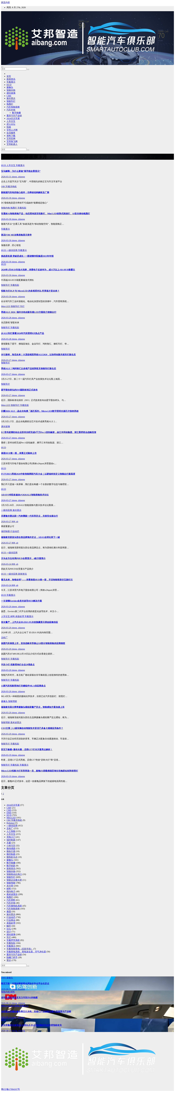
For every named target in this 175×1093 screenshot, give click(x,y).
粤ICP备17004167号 (10, 1089)
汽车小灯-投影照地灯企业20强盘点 (18, 664)
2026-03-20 (6, 606)
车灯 (22, 306)
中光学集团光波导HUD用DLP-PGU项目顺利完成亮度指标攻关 (31, 1025)
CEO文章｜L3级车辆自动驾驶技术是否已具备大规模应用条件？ (32, 728)
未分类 (10, 886)
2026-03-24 (6, 564)
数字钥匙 (11, 865)
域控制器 (5, 531)
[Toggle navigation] (2, 66)
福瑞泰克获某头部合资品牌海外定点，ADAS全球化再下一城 (30, 537)
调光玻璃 (11, 93)
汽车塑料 (11, 900)
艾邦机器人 (12, 144)
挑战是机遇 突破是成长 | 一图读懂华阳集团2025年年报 (27, 256)
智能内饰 (11, 90)
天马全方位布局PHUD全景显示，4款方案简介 (23, 558)
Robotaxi (10, 823)
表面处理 (20, 616)
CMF (9, 808)
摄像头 (10, 87)
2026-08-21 (6, 1031)
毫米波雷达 (15, 722)
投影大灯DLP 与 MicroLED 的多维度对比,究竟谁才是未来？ (30, 291)
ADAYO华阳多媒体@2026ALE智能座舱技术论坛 (25, 495)
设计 (9, 931)
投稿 (9, 127)
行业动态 (14, 531)
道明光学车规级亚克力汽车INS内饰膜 (19, 997)
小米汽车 (11, 845)
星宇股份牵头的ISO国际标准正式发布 (19, 390)
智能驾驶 (12, 701)
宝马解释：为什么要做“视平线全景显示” (20, 171)
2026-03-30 (6, 198)
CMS (9, 96)
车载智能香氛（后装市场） (20, 949)
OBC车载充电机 (9, 186)
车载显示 (11, 82)
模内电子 (11, 891)
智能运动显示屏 (14, 880)
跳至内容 (5, 2)
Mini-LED (6, 306)
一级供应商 (12, 250)
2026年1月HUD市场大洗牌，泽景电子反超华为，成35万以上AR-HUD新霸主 (38, 270)
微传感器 (11, 848)
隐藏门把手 (12, 957)
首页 (9, 76)
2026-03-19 (6, 755)
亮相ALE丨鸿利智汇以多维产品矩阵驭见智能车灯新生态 (28, 368)
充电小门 (11, 837)
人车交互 (11, 121)
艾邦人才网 (12, 130)
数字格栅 (16, 113)
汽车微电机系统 (14, 906)
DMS (9, 813)
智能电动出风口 (14, 874)
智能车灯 (11, 101)
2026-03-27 (6, 360)
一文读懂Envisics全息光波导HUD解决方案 (21, 601)
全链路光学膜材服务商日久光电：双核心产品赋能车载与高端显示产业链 (36, 1011)
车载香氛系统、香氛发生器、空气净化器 (26, 951)
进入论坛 (11, 124)
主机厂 (4, 637)
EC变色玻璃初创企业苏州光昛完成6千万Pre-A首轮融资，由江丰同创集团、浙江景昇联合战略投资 (48, 432)
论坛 (9, 929)
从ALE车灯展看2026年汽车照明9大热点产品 (22, 333)
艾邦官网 (11, 138)
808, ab (15, 521)
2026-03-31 (6, 177)
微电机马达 (12, 857)
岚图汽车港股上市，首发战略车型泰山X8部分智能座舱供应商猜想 (33, 643)
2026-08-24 (6, 1003)
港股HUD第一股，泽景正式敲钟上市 (19, 453)
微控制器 (11, 854)
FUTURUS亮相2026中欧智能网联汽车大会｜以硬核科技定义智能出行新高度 (38, 474)
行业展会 (11, 920)
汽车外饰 (11, 110)
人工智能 (11, 831)
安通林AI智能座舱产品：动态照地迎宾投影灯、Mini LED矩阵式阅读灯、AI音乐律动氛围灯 (45, 213)
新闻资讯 (11, 79)
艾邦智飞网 (12, 141)
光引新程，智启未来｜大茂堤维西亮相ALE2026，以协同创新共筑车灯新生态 (38, 354)
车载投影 (22, 208)
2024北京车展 (13, 118)
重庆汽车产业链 (14, 115)
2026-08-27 (6, 989)
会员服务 (11, 133)
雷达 (9, 960)
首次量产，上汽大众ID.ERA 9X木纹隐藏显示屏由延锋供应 (29, 622)
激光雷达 (11, 98)
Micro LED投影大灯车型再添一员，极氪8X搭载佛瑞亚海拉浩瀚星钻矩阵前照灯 (39, 771)
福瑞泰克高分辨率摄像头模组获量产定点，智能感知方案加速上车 (33, 707)
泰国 (9, 911)
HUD (9, 85)
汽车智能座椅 (13, 107)
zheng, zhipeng (18, 177)
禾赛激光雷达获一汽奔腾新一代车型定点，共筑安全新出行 (29, 516)
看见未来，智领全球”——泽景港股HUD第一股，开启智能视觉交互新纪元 (37, 580)
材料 (12, 616)
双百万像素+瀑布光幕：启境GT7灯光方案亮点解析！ (26, 749)
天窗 (9, 843)
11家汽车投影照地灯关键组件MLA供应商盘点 (23, 686)
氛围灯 (10, 104)
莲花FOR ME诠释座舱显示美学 (16, 235)
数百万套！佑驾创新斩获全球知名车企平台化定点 (25, 983)
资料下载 (11, 135)
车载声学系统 (13, 940)
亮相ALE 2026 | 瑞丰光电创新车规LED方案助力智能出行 (28, 312)
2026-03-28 (6, 318)
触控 (9, 926)
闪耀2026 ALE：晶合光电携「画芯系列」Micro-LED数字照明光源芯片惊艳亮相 (39, 411)
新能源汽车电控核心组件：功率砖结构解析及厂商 (25, 192)
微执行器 (11, 851)
